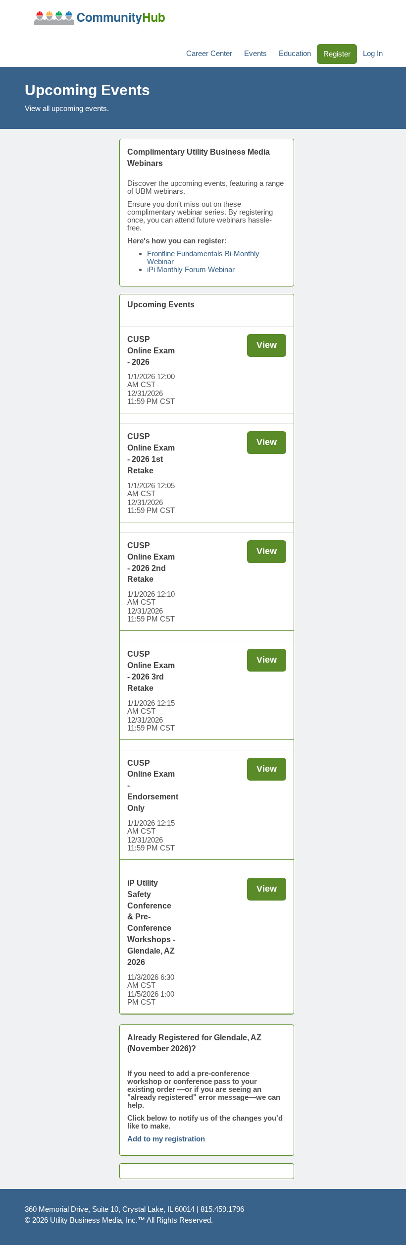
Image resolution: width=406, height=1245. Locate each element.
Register (337, 54)
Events (255, 53)
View (266, 345)
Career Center (209, 53)
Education (295, 53)
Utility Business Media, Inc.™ (97, 1220)
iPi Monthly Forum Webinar (191, 269)
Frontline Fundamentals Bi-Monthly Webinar (203, 257)
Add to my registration (166, 1138)
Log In (373, 53)
